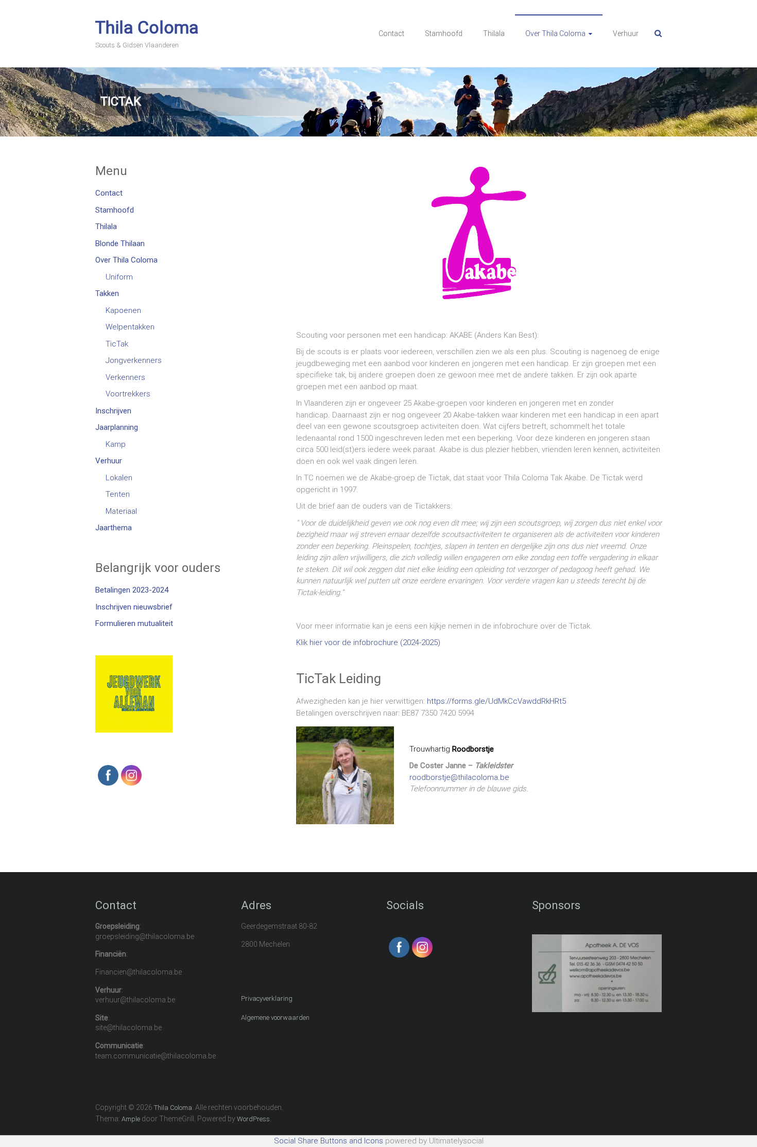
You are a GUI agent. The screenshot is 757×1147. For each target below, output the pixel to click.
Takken (107, 293)
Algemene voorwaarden (275, 1017)
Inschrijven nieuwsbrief (134, 607)
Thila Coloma (147, 27)
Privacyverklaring (267, 998)
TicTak (117, 344)
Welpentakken (130, 327)
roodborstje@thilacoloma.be (459, 777)
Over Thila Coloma (555, 33)
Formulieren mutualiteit (134, 623)
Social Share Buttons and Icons (328, 1140)
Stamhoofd (443, 33)
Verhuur (626, 33)
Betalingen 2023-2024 (131, 590)
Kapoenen (123, 310)
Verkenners (125, 377)
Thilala (494, 33)
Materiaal (121, 511)
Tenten (118, 494)
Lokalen (119, 477)
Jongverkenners (134, 360)
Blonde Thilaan (120, 243)
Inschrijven (113, 410)
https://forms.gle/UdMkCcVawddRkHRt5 (496, 701)
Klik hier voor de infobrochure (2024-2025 (367, 642)
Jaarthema (113, 527)
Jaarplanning (116, 427)
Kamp (116, 444)
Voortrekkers (128, 393)
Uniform (119, 277)
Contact (391, 33)
